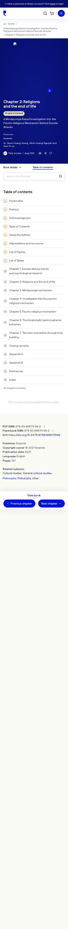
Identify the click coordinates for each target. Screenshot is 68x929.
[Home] (4, 13)
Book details (10, 167)
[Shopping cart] (52, 13)
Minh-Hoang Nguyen (41, 143)
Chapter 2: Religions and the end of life (25, 34)
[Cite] (40, 153)
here (52, 3)
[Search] (45, 13)
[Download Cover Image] (49, 90)
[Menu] (61, 13)
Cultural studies (12, 473)
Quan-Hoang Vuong (17, 143)
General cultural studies (37, 473)
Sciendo (7, 138)
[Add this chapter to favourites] (50, 153)
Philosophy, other (28, 478)
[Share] (45, 153)
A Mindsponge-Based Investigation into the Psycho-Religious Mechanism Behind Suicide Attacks (30, 29)
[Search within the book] (60, 176)
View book (34, 495)
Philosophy (9, 478)
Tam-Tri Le (8, 146)
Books (11, 23)
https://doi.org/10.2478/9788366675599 (34, 434)
